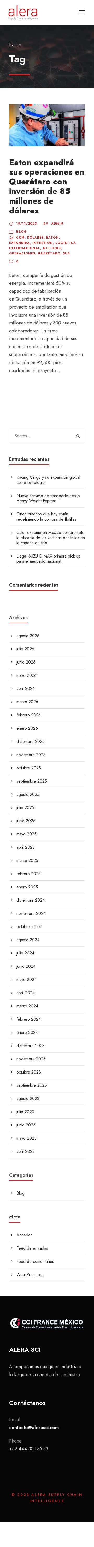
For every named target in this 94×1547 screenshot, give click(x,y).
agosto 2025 (27, 794)
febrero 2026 (28, 715)
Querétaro (49, 253)
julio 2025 (25, 808)
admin (57, 223)
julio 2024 (25, 953)
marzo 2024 (27, 1006)
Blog (21, 231)
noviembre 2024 (31, 913)
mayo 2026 (26, 675)
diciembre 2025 (30, 741)
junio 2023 (26, 1125)
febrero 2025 (28, 874)
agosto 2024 (27, 940)
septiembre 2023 (31, 1085)
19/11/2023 (26, 223)
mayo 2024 (26, 979)
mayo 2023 (26, 1138)
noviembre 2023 (31, 1059)
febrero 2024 (28, 1019)
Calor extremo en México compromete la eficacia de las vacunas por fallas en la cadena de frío (50, 537)
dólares (35, 237)
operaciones (22, 253)
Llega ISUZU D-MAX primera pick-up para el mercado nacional (48, 558)
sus (66, 253)
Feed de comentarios (35, 1261)
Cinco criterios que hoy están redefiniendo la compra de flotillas (46, 516)
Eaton (52, 237)
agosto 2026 (27, 636)
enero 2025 (27, 887)
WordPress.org (30, 1275)
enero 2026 (27, 728)
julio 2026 (25, 649)
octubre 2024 (28, 927)
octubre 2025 (28, 768)
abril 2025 (25, 847)
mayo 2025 (26, 834)
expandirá (19, 243)
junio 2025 (26, 821)
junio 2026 (26, 662)
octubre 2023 (28, 1072)
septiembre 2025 (31, 781)
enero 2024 (27, 1032)
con (20, 237)
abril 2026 (25, 689)
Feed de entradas (32, 1248)
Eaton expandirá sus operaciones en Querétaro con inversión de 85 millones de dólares (46, 187)
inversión (42, 243)
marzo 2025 (27, 860)
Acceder (24, 1235)
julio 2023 (25, 1112)
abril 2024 (25, 993)
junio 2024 (26, 966)
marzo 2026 (27, 702)
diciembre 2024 (30, 900)
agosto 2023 (27, 1099)
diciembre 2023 (30, 1046)
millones (52, 248)
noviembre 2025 (31, 755)
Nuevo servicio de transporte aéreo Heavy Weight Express (48, 498)
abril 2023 (25, 1151)
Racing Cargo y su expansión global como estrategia (48, 479)
